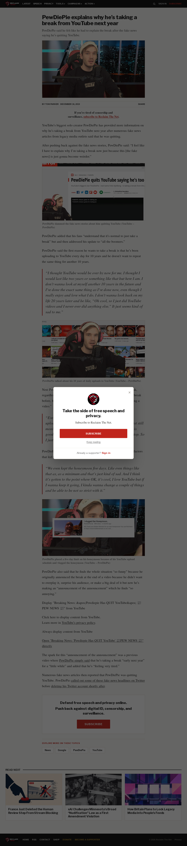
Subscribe (93, 433)
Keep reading (93, 442)
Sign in (106, 452)
